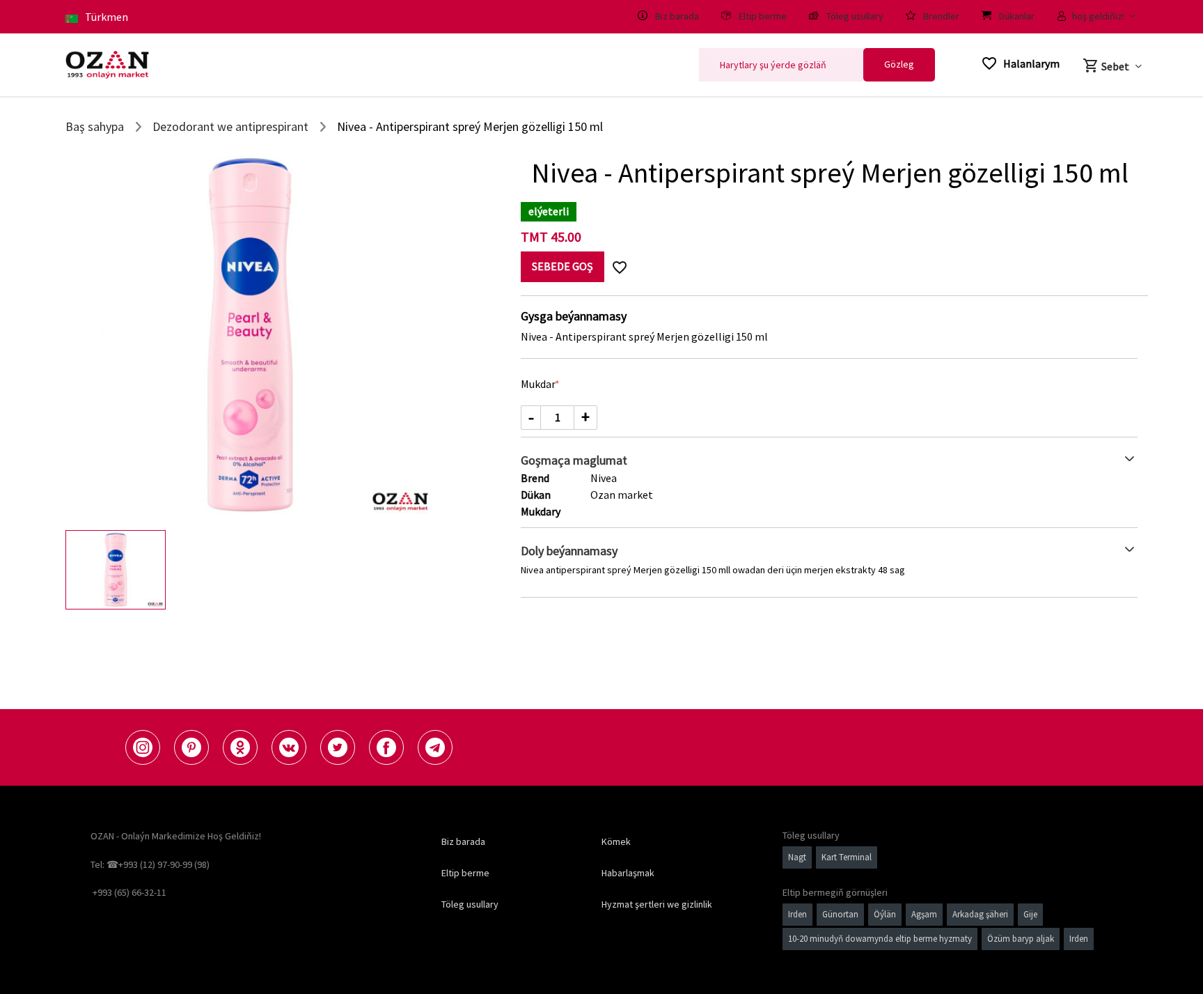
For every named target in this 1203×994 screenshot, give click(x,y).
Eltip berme (465, 873)
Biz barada (463, 841)
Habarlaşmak (628, 873)
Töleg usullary (469, 904)
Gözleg (899, 64)
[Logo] (107, 65)
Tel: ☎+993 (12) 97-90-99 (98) (150, 864)
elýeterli (548, 211)
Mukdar (538, 384)
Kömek (616, 841)
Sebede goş (562, 266)
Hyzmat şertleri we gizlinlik (657, 904)
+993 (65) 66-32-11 (129, 892)
